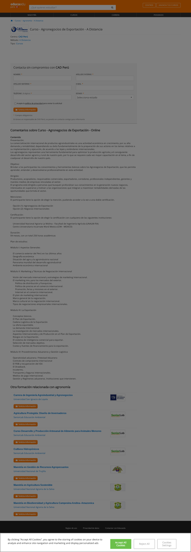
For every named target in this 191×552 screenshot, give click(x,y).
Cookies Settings (166, 544)
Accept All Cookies (120, 544)
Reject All (144, 543)
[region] (95, 542)
